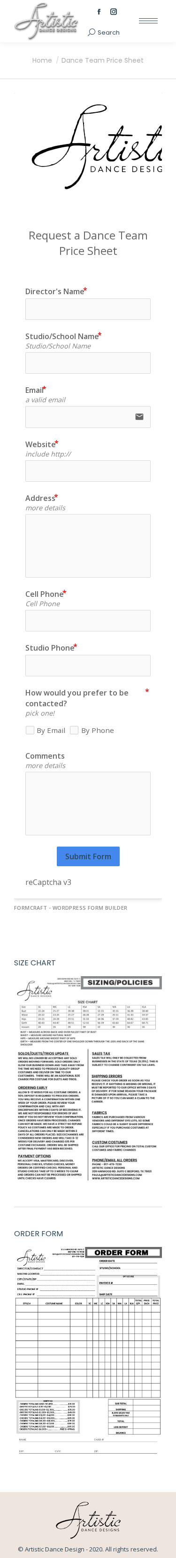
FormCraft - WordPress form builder (71, 908)
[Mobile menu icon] (148, 21)
